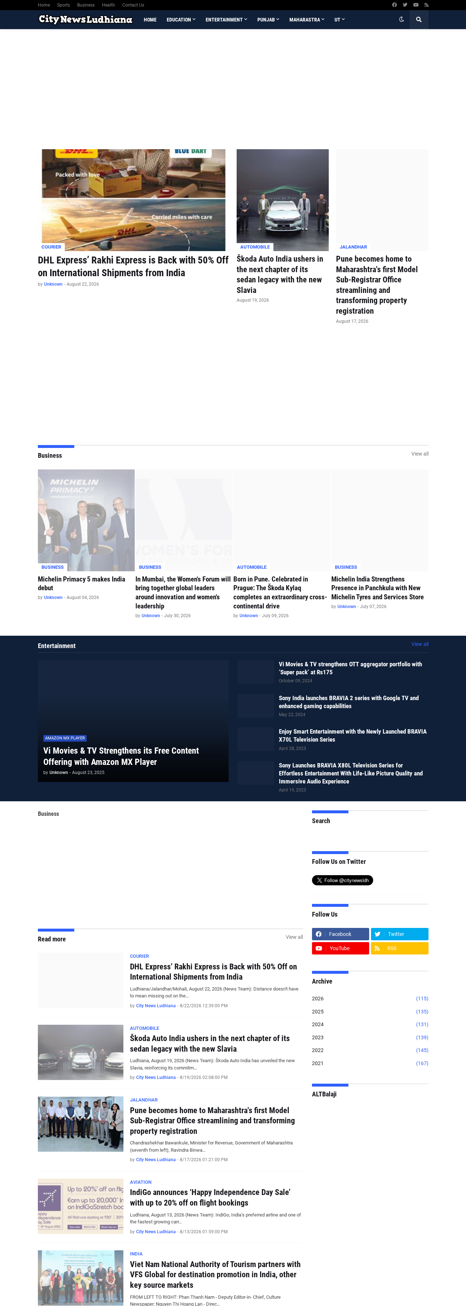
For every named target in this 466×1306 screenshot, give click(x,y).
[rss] (426, 5)
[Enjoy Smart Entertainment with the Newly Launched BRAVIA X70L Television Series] (256, 739)
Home (44, 5)
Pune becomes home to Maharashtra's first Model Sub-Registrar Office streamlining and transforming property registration (377, 284)
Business (86, 5)
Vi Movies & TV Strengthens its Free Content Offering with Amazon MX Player (121, 756)
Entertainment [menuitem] (224, 20)
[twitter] (405, 5)
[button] (402, 19)
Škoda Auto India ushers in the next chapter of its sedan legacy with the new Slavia (280, 274)
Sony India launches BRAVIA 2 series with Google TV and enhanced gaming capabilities (349, 702)
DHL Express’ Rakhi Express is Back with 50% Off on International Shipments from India (133, 266)
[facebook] (394, 5)
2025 (370, 1012)
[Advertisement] (233, 89)
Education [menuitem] (179, 20)
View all (420, 453)
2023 (370, 1037)
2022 (370, 1050)
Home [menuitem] (150, 20)
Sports (63, 5)
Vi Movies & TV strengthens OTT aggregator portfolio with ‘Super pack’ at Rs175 (350, 668)
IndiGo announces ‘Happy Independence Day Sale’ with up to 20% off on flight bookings (210, 1197)
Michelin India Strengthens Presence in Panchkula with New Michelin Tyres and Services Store (377, 588)
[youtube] (416, 5)
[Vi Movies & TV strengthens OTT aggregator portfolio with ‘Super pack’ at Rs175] (256, 672)
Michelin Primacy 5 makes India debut (81, 583)
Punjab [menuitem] (266, 20)
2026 (370, 998)
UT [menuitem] (337, 20)
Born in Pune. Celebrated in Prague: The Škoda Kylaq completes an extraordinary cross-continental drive (280, 592)
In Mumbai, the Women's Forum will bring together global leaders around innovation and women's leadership (183, 592)
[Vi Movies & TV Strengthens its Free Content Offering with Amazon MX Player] (133, 721)
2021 (370, 1063)
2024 (370, 1024)
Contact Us (133, 5)
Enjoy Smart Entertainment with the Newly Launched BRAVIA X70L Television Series (353, 735)
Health (108, 5)
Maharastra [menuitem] (304, 20)
